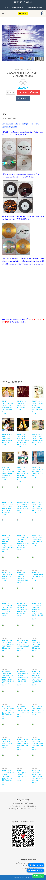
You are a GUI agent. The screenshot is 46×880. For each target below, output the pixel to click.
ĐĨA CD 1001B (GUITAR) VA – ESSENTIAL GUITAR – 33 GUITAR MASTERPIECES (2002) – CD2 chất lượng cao (8, 542)
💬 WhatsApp (38, 876)
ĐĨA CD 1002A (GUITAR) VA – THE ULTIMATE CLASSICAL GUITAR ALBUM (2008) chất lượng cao (8, 776)
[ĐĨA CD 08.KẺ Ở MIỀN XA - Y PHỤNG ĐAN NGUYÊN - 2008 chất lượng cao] (8, 424)
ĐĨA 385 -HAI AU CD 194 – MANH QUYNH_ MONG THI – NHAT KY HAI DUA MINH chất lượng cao (22, 608)
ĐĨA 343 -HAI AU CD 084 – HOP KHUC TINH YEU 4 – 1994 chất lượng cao (23, 710)
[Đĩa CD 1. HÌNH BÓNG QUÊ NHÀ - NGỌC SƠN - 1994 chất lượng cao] (38, 696)
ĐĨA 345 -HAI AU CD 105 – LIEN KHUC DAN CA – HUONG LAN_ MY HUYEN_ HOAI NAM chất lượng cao (22, 473)
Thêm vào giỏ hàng (28, 92)
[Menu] (3, 13)
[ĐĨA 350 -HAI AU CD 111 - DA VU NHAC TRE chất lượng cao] (8, 562)
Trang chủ (18, 69)
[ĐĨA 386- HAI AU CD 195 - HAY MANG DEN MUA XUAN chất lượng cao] (38, 729)
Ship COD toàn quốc (35, 7)
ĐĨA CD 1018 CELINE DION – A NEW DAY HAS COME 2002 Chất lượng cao (37, 471)
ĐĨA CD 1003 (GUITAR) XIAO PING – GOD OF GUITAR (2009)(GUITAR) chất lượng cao (7, 608)
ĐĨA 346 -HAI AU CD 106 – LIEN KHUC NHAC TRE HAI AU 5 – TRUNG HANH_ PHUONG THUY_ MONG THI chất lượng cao (8, 677)
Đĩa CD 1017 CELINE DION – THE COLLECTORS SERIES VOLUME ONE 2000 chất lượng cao (8, 472)
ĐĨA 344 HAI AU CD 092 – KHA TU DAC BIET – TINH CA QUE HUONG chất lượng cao (23, 506)
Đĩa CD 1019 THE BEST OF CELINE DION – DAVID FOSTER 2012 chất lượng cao (23, 644)
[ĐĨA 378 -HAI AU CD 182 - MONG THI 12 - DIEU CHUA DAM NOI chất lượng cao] (38, 492)
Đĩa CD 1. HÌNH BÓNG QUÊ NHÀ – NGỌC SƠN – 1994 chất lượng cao (38, 709)
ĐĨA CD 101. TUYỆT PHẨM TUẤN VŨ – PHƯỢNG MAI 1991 (21, 774)
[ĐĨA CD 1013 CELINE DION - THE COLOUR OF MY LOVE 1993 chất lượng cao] (38, 630)
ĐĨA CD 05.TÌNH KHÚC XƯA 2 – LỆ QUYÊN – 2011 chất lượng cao (23, 404)
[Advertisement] (23, 291)
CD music (28, 69)
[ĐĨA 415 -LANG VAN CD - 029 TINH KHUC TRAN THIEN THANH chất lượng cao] (8, 630)
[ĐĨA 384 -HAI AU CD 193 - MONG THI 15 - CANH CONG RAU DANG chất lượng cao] (38, 424)
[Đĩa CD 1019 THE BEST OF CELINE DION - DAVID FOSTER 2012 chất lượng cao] (23, 630)
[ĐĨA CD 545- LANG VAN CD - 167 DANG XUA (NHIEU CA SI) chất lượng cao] (23, 729)
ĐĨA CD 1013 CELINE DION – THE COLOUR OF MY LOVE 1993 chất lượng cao (37, 644)
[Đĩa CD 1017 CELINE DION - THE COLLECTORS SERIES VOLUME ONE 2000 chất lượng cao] (8, 457)
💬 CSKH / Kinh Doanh (35, 870)
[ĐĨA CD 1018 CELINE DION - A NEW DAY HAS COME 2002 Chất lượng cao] (38, 457)
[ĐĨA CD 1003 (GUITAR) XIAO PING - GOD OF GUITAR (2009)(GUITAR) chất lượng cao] (8, 593)
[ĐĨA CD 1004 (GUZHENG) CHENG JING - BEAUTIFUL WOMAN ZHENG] (23, 562)
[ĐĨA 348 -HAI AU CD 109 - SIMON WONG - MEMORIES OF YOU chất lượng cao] (38, 391)
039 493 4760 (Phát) (21, 2)
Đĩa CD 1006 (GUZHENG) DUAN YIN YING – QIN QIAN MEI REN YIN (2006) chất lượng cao (8, 711)
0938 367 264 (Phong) (12, 7)
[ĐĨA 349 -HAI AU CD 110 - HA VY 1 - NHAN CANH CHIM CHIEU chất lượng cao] (38, 525)
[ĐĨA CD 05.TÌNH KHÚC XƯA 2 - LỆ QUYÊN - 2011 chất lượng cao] (23, 391)
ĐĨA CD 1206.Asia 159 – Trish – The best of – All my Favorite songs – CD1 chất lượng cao (7, 406)
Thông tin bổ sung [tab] (9, 118)
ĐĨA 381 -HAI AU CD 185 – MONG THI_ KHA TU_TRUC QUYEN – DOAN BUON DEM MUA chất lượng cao (22, 677)
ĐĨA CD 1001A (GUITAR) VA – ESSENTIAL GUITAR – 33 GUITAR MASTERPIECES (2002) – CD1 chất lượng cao (38, 610)
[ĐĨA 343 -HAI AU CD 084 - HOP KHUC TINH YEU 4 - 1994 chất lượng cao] (23, 696)
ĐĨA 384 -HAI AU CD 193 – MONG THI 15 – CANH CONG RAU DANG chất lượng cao (38, 438)
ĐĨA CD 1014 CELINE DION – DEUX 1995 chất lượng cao (7, 742)
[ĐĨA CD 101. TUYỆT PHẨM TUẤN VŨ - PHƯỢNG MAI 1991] (23, 760)
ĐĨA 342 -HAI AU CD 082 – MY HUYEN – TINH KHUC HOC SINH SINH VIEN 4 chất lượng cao (37, 775)
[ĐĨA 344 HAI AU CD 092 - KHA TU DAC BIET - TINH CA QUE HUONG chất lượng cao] (23, 492)
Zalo (31, 2)
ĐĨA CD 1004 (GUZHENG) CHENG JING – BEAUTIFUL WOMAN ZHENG (22, 576)
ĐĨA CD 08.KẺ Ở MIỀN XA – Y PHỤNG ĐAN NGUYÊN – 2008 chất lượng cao (7, 438)
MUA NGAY (23, 98)
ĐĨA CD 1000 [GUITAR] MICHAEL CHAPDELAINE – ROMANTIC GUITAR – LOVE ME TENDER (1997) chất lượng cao (23, 541)
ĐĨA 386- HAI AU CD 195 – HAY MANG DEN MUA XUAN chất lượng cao (37, 743)
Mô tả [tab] (4, 114)
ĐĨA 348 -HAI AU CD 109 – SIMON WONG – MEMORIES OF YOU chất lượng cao (37, 406)
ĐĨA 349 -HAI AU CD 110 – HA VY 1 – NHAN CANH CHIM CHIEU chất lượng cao (37, 539)
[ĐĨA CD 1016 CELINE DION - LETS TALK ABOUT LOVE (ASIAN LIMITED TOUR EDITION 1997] (38, 661)
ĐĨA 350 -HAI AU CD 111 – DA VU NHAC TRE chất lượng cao (7, 575)
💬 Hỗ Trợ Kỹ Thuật (36, 865)
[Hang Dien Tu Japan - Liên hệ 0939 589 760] (23, 13)
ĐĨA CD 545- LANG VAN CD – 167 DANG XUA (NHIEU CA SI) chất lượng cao (23, 743)
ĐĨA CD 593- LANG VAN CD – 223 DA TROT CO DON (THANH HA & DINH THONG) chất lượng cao (8, 507)
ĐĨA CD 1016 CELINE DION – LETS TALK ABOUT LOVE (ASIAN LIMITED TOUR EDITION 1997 (37, 677)
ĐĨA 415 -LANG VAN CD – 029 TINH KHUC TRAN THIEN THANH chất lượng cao (8, 644)
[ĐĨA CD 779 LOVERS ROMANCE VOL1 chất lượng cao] (38, 562)
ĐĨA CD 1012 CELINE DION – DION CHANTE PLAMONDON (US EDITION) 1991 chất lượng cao (23, 439)
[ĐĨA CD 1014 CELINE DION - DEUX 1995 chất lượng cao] (8, 729)
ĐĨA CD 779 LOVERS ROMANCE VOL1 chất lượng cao (38, 575)
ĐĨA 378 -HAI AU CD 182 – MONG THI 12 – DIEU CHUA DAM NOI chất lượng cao (37, 506)
